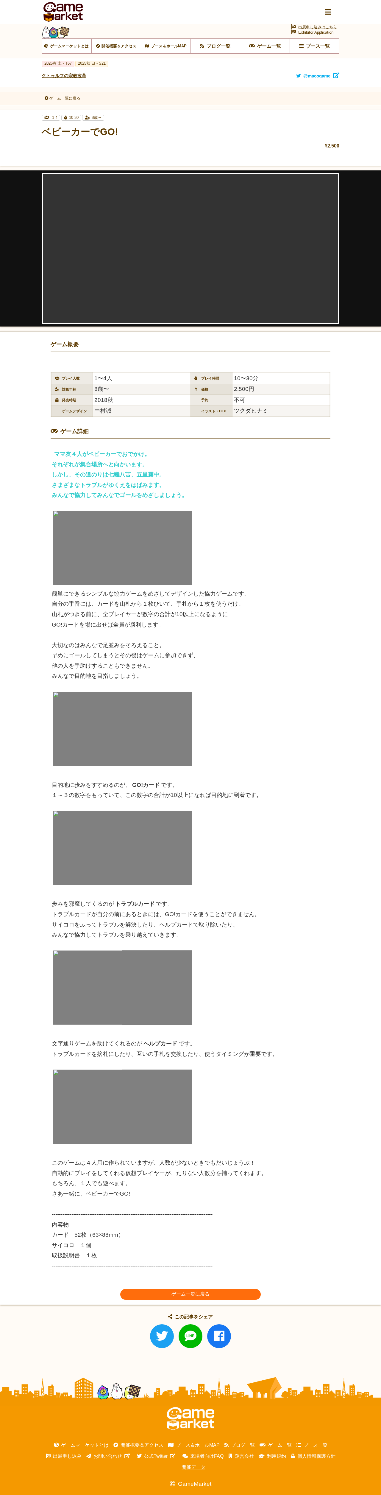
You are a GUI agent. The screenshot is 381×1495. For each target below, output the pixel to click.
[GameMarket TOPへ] (190, 1418)
